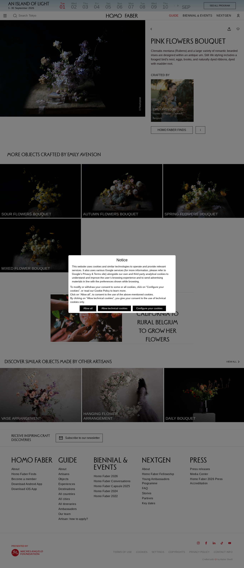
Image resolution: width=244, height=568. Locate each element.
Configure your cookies (149, 308)
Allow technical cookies (114, 308)
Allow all (88, 308)
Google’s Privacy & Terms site (89, 274)
